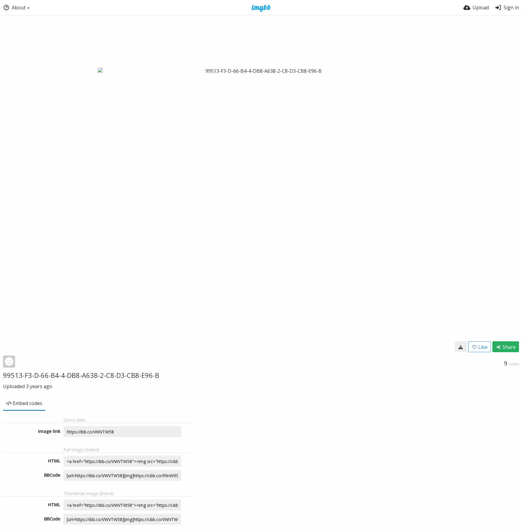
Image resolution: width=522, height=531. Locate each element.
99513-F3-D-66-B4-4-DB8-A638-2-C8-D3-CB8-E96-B (81, 375)
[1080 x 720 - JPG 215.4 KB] (461, 346)
